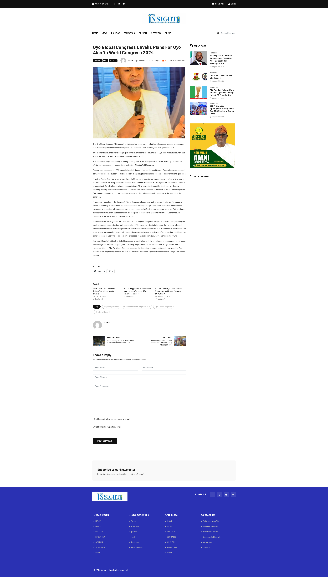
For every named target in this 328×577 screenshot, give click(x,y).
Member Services (210, 526)
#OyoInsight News (111, 307)
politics (113, 60)
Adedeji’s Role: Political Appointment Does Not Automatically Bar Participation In (221, 59)
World (133, 521)
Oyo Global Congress (163, 307)
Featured (97, 60)
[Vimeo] (233, 494)
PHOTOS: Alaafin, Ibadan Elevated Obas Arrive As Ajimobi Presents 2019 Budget (168, 291)
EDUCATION (129, 33)
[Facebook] (114, 4)
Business (135, 542)
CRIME (168, 33)
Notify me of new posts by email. (108, 427)
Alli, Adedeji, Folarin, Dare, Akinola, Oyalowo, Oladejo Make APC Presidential (222, 92)
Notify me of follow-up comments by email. (112, 419)
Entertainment (137, 547)
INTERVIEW (156, 33)
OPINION (143, 33)
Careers (206, 547)
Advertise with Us (210, 532)
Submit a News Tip (211, 521)
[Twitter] (118, 4)
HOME (95, 33)
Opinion (214, 53)
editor (130, 60)
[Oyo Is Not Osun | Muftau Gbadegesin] (198, 77)
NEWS (104, 33)
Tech (133, 537)
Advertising (207, 542)
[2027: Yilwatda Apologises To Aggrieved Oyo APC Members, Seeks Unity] (198, 108)
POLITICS (115, 33)
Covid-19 (135, 526)
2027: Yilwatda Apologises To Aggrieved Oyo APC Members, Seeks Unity (222, 110)
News (105, 60)
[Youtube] (123, 4)
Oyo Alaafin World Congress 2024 (136, 307)
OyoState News (101, 312)
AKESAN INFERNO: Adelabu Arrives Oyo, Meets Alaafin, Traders (104, 291)
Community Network (211, 537)
